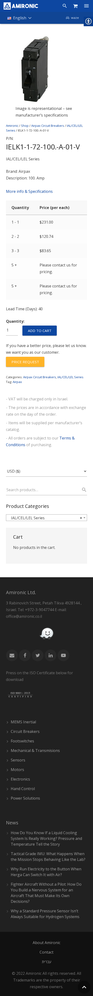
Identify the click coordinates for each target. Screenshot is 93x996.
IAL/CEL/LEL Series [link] (70, 377)
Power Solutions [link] (25, 798)
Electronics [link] (20, 779)
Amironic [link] (12, 125)
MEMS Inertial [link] (23, 722)
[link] (21, 6)
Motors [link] (17, 769)
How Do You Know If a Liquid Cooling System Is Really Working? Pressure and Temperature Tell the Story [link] (46, 838)
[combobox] (46, 517)
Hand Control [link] (23, 788)
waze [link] (75, 17)
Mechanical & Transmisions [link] (35, 750)
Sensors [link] (18, 760)
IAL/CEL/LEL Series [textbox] (45, 518)
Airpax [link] (17, 382)
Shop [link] (25, 125)
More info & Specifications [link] (29, 191)
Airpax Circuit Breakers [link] (47, 125)
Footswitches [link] (22, 741)
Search (82, 489)
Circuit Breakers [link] (25, 731)
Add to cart (40, 330)
